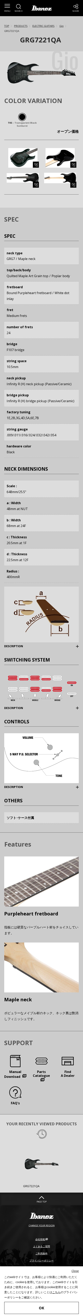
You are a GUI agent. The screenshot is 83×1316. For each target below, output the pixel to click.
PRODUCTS (21, 26)
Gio (61, 26)
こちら (56, 1292)
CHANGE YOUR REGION (42, 1225)
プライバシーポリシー (41, 1260)
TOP (6, 26)
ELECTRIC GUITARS (43, 26)
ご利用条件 (41, 1253)
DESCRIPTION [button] (19, 646)
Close (75, 1271)
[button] (7, 8)
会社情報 (40, 1239)
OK (41, 1307)
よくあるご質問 (41, 1246)
